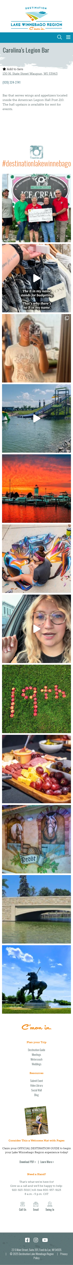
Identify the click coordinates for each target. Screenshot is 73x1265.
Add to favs (14, 69)
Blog (36, 1095)
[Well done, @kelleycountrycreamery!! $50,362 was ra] (36, 208)
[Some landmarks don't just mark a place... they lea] (36, 979)
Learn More (46, 1162)
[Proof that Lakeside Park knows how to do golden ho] (36, 488)
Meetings (36, 1055)
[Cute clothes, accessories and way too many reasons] (36, 278)
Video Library (36, 1085)
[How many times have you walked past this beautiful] (36, 839)
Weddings (36, 1064)
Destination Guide (36, 1050)
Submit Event (36, 1081)
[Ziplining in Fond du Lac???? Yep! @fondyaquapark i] (36, 418)
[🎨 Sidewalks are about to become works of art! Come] (36, 558)
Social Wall (36, 1090)
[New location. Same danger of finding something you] (36, 348)
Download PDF (27, 1162)
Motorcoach (36, 1059)
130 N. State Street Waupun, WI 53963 (30, 74)
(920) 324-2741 (12, 82)
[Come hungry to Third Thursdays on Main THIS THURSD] (36, 629)
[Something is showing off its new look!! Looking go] (36, 909)
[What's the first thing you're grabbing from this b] (36, 769)
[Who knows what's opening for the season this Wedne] (36, 699)
